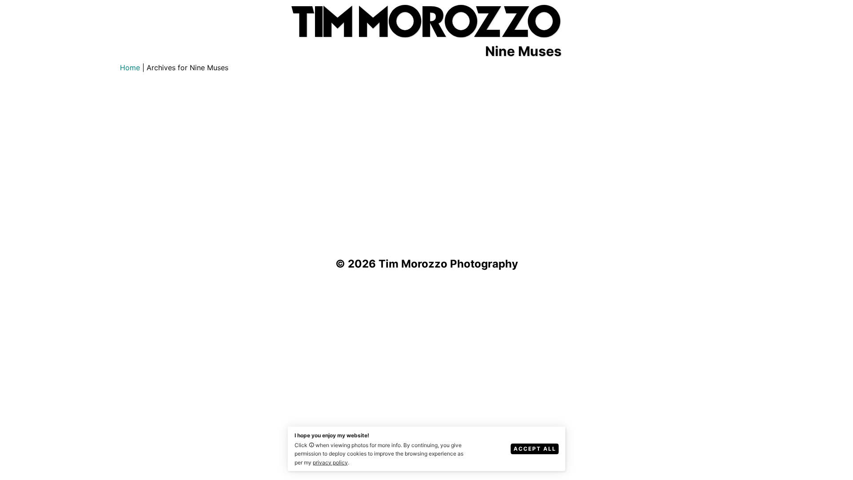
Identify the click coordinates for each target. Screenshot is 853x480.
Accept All (535, 448)
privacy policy (330, 462)
